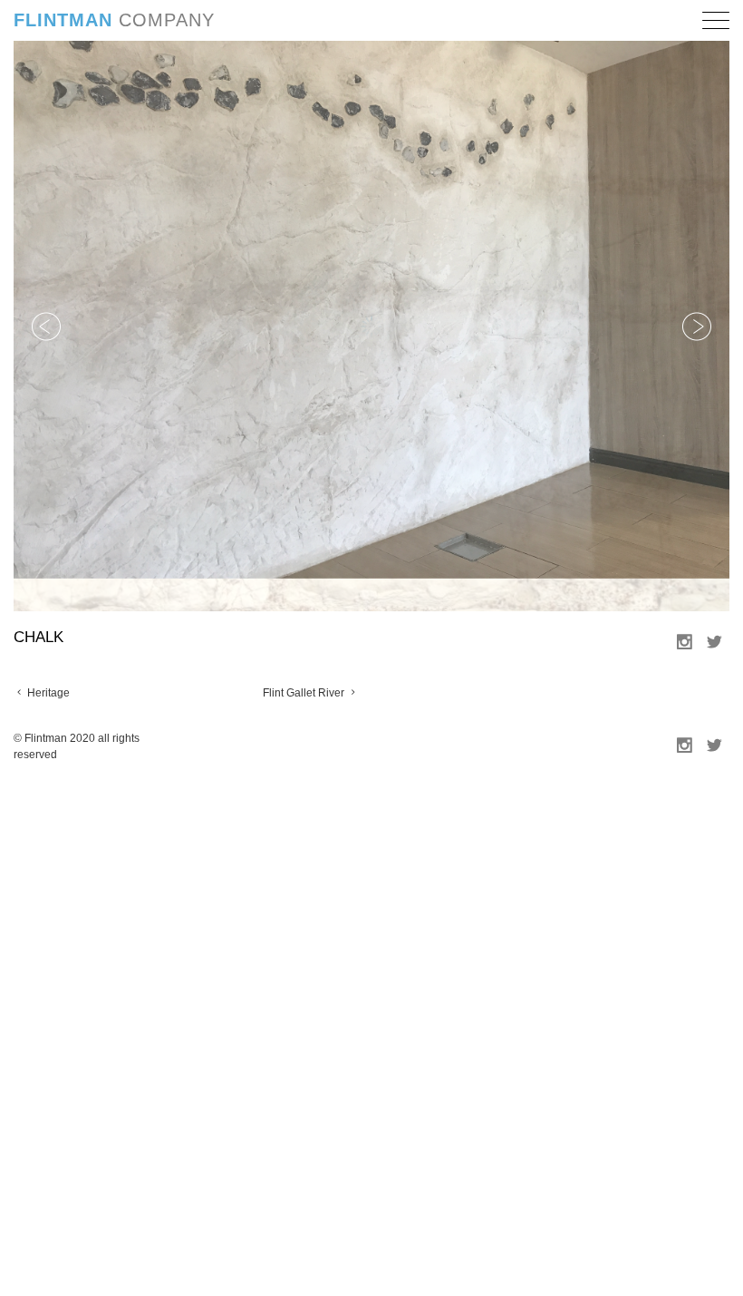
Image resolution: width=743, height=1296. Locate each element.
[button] (715, 23)
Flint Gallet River (305, 659)
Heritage (47, 659)
